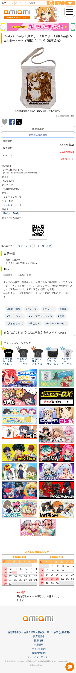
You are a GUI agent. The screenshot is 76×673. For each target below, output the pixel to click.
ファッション (25, 246)
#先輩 (61, 316)
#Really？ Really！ (56, 323)
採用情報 (38, 640)
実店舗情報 (39, 636)
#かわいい (31, 309)
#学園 (63, 309)
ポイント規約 (39, 648)
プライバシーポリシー (38, 657)
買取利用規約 (39, 652)
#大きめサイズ (15, 323)
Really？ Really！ (12, 213)
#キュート (48, 309)
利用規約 (38, 644)
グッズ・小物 (44, 246)
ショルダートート (12, 205)
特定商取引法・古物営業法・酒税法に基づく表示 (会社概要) (39, 632)
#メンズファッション (40, 316)
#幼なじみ (34, 323)
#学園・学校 (14, 309)
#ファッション (15, 316)
